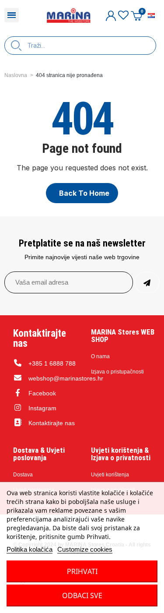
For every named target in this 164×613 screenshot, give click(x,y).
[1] (147, 282)
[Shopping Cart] (136, 15)
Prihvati (82, 571)
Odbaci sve (82, 595)
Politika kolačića (29, 549)
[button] (82, 193)
